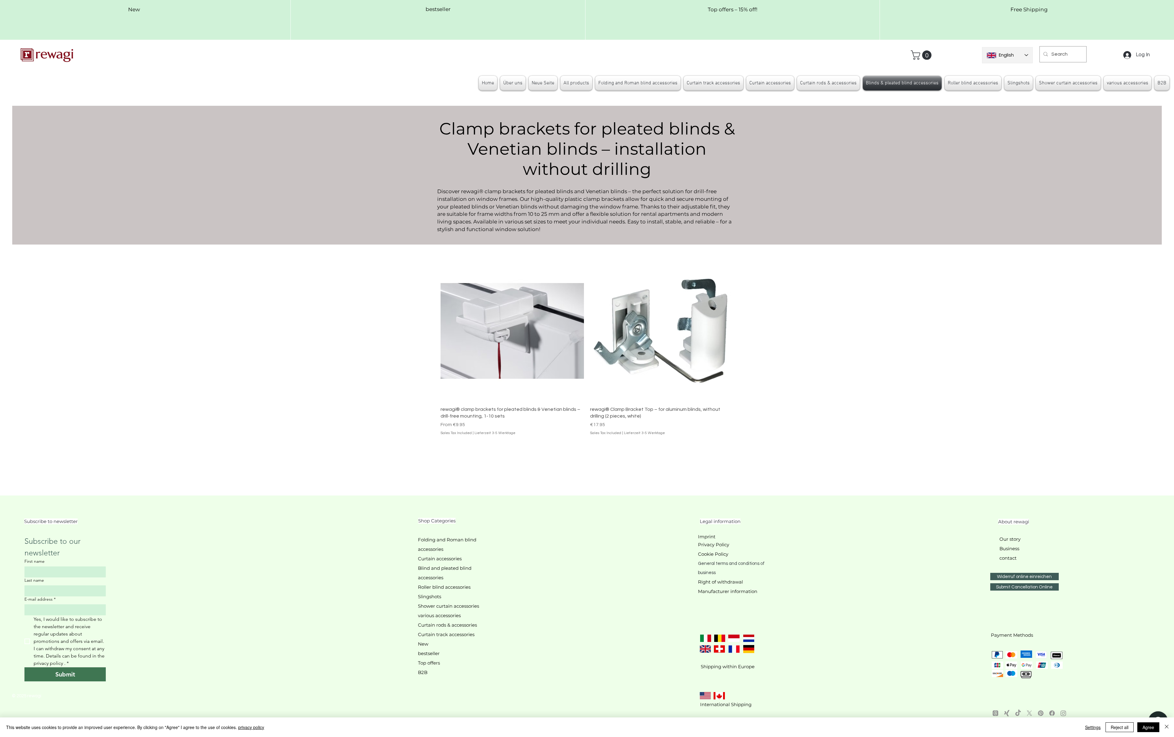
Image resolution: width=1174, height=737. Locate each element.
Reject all (1119, 727)
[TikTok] (1018, 713)
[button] (922, 55)
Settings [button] (1093, 727)
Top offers (429, 663)
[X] (1029, 713)
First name (34, 561)
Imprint (706, 537)
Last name (34, 580)
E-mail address (40, 599)
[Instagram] (1063, 713)
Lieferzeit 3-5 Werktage (494, 433)
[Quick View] (512, 329)
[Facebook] (1052, 713)
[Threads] (995, 713)
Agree (1148, 727)
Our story (1010, 539)
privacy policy (251, 727)
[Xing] (1006, 713)
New (423, 644)
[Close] (1166, 727)
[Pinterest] (1040, 713)
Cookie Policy (713, 554)
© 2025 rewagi (26, 696)
